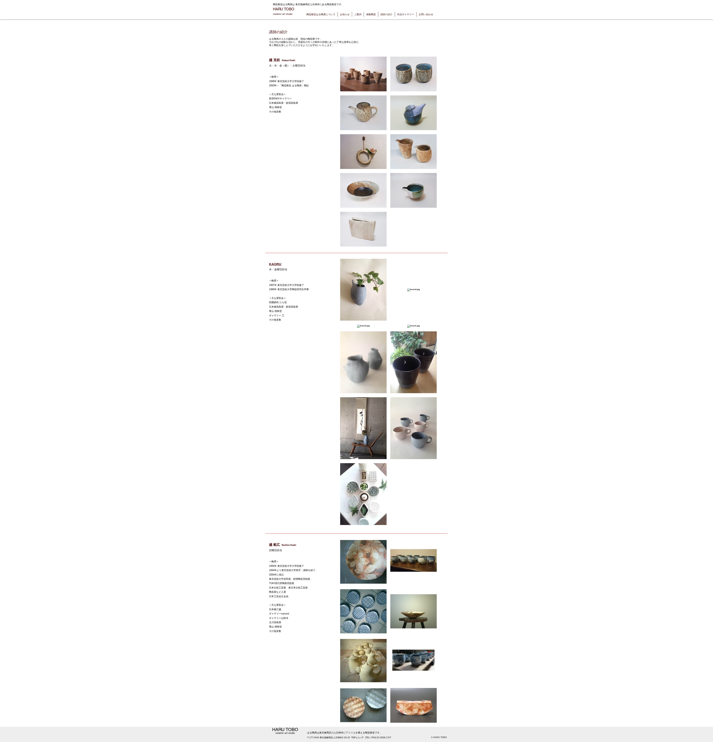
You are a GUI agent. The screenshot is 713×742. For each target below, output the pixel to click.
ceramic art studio (282, 14)
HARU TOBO (283, 9)
